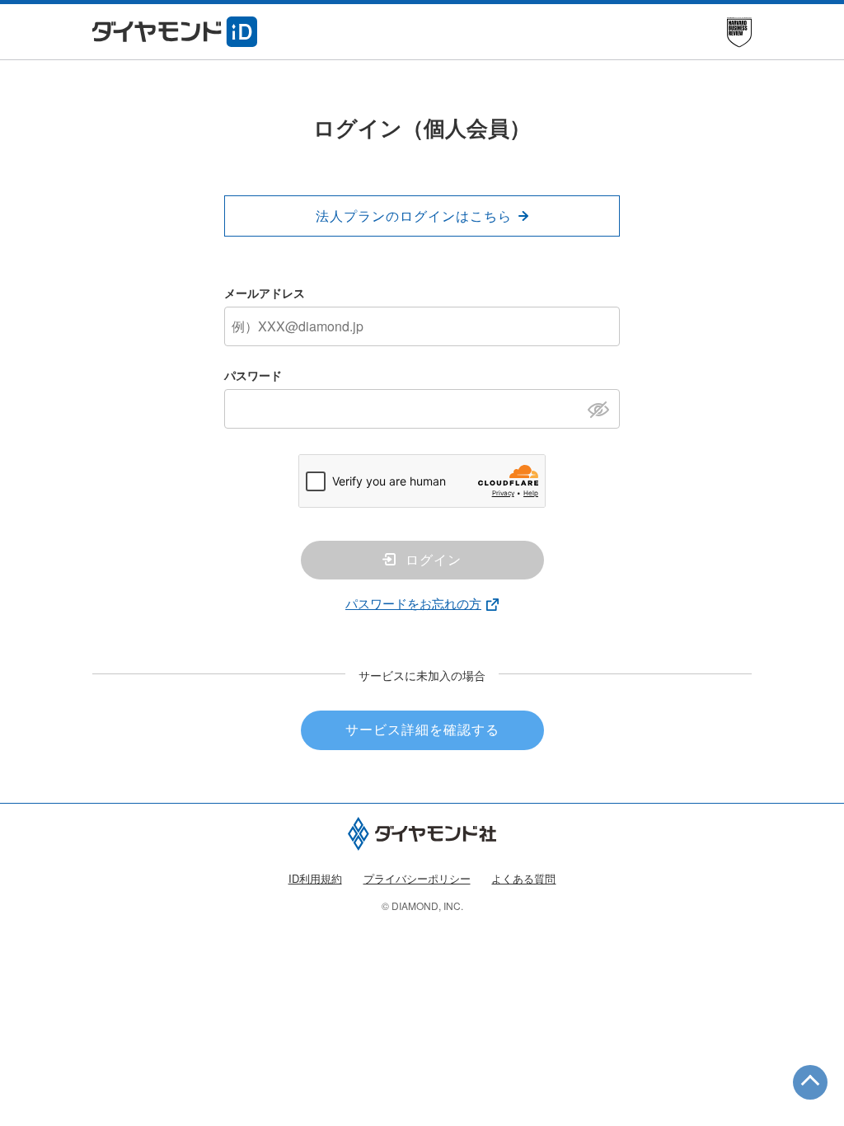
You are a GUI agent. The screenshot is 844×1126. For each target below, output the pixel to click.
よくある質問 (523, 878)
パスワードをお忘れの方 (413, 603)
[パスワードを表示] (603, 408)
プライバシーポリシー (417, 878)
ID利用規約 (315, 878)
